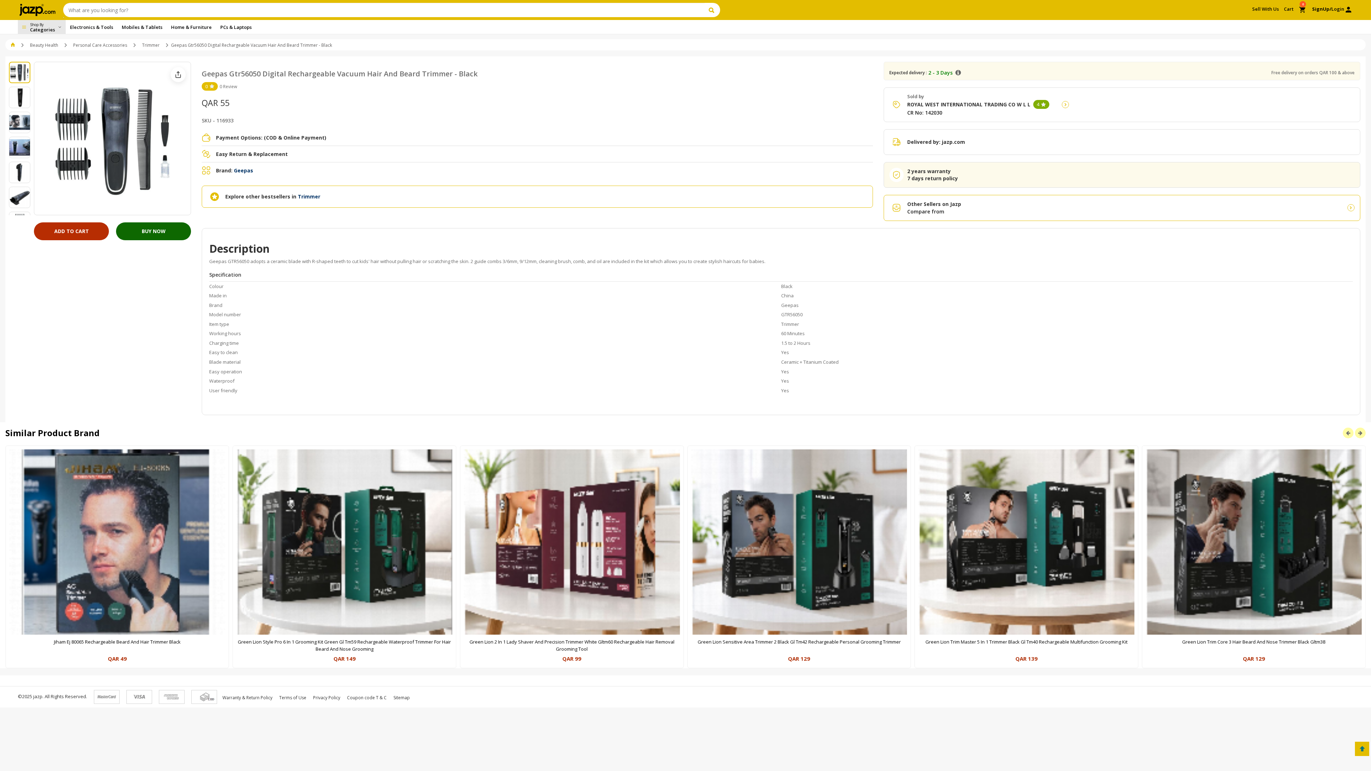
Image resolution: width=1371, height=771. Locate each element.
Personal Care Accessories (100, 45)
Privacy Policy (326, 698)
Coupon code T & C (367, 698)
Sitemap (401, 698)
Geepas (243, 170)
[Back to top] (1362, 749)
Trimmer (151, 45)
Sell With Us (1265, 9)
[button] (13, 45)
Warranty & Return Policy (247, 698)
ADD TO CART (71, 231)
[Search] (712, 10)
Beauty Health (44, 45)
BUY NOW (154, 231)
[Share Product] (178, 74)
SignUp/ (1321, 9)
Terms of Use (292, 698)
